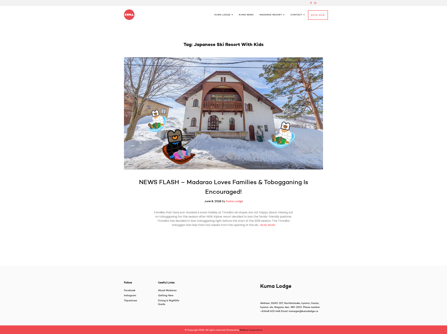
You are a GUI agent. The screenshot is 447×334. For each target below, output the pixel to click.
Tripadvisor (130, 300)
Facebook (129, 290)
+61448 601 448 (270, 311)
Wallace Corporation (251, 329)
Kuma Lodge (222, 14)
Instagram (130, 295)
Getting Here (165, 295)
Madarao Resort (271, 14)
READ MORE (267, 225)
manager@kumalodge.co (303, 311)
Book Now (318, 15)
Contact (296, 14)
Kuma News (246, 14)
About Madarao (167, 290)
